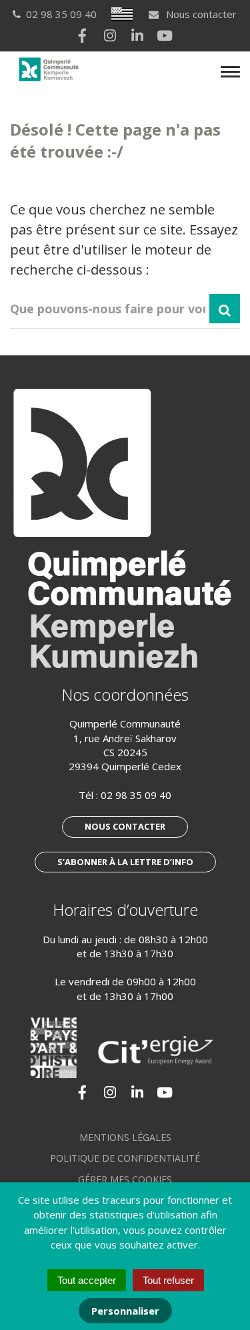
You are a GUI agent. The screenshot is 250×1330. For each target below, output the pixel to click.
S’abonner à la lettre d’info (125, 862)
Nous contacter (200, 14)
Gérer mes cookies (125, 1179)
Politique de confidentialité (125, 1158)
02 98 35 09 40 (136, 795)
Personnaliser (125, 1310)
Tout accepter (86, 1280)
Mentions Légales (125, 1137)
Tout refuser (168, 1280)
